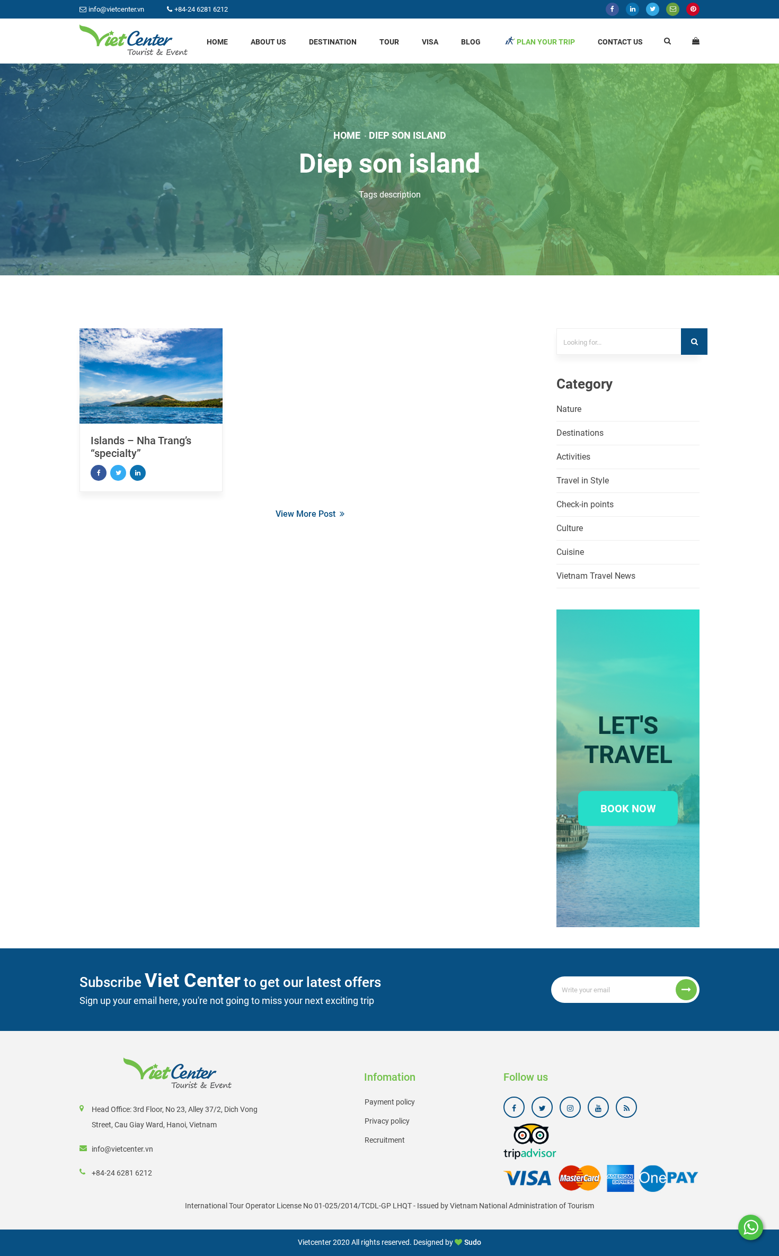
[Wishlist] (696, 41)
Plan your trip (546, 42)
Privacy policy (387, 1121)
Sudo (472, 1242)
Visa (430, 42)
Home (217, 42)
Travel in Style (582, 481)
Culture (569, 528)
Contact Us (620, 42)
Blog (471, 42)
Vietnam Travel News (595, 576)
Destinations (580, 433)
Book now (628, 808)
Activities (573, 457)
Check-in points (585, 504)
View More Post (305, 514)
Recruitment (385, 1140)
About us (268, 42)
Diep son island (407, 135)
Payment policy (390, 1102)
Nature (568, 409)
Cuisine (570, 552)
